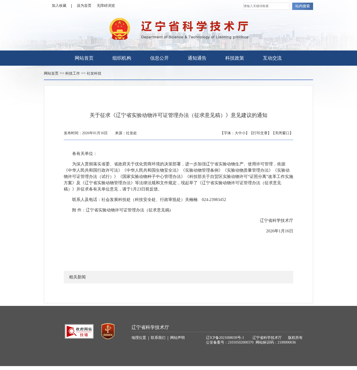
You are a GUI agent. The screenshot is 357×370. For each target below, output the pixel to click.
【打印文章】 (260, 133)
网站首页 (84, 58)
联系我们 (158, 338)
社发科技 (94, 73)
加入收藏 (59, 6)
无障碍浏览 (106, 6)
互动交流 (272, 58)
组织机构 (121, 58)
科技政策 (234, 58)
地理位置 (138, 338)
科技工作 (72, 73)
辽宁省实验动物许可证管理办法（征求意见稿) (128, 210)
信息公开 (159, 58)
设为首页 (84, 6)
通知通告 (197, 58)
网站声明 (177, 338)
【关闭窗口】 (282, 133)
